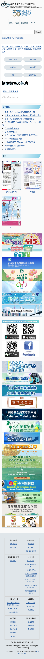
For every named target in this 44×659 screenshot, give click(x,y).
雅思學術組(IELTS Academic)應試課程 (20, 142)
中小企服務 (30, 561)
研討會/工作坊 (30, 603)
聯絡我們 (13, 633)
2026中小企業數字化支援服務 (31, 580)
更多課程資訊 (10, 149)
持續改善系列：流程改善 (15, 145)
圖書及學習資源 (31, 551)
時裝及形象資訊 (13, 609)
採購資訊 (31, 625)
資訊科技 (13, 561)
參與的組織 (13, 629)
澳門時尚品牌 (13, 612)
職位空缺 (31, 622)
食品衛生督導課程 (12, 128)
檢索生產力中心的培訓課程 (12, 37)
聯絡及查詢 (33, 75)
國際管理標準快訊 (10, 91)
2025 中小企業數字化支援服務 (31, 586)
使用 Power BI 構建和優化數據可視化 (20, 112)
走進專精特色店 (31, 570)
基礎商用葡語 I (11, 132)
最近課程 (6, 107)
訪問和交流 (13, 625)
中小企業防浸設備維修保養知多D (31, 575)
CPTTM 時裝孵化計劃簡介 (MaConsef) (13, 604)
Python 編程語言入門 (13, 138)
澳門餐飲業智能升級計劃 (31, 592)
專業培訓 (13, 67)
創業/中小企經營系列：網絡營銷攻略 (19, 118)
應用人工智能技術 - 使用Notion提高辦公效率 (23, 115)
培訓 (17, 22)
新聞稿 (13, 636)
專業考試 (32, 67)
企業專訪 (31, 610)
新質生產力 (30, 606)
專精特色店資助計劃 (31, 565)
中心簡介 (13, 622)
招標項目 (31, 629)
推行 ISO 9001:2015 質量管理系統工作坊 (21, 135)
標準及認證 (13, 59)
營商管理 (32, 59)
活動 (13, 75)
